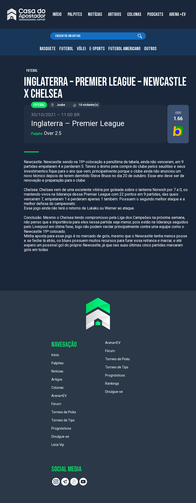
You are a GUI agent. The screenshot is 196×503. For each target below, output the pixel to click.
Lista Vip (57, 445)
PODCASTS (155, 14)
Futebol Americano (124, 49)
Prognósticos (61, 428)
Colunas (57, 387)
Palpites (57, 363)
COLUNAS (134, 14)
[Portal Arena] (26, 14)
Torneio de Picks (63, 412)
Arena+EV (59, 396)
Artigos (56, 379)
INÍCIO (57, 14)
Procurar (140, 36)
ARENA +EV (177, 14)
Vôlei (81, 49)
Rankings (112, 383)
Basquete (48, 49)
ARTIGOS (114, 14)
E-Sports (97, 49)
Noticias (57, 371)
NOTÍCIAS (95, 14)
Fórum (56, 404)
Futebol (66, 49)
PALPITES (75, 14)
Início (55, 355)
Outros (150, 49)
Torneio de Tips (63, 420)
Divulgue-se (60, 436)
